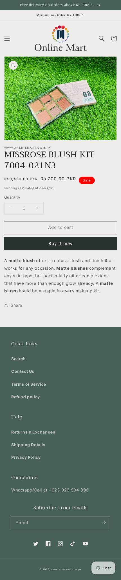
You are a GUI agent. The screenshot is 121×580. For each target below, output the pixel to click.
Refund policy (25, 396)
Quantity (12, 197)
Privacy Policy (26, 457)
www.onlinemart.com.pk (66, 569)
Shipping (10, 188)
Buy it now (60, 243)
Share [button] (16, 305)
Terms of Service (28, 384)
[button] (7, 38)
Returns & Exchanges (33, 432)
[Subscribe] (103, 522)
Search (18, 358)
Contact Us (22, 371)
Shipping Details (28, 444)
